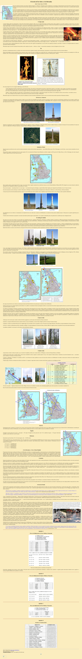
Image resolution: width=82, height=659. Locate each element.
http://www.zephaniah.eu (15, 650)
